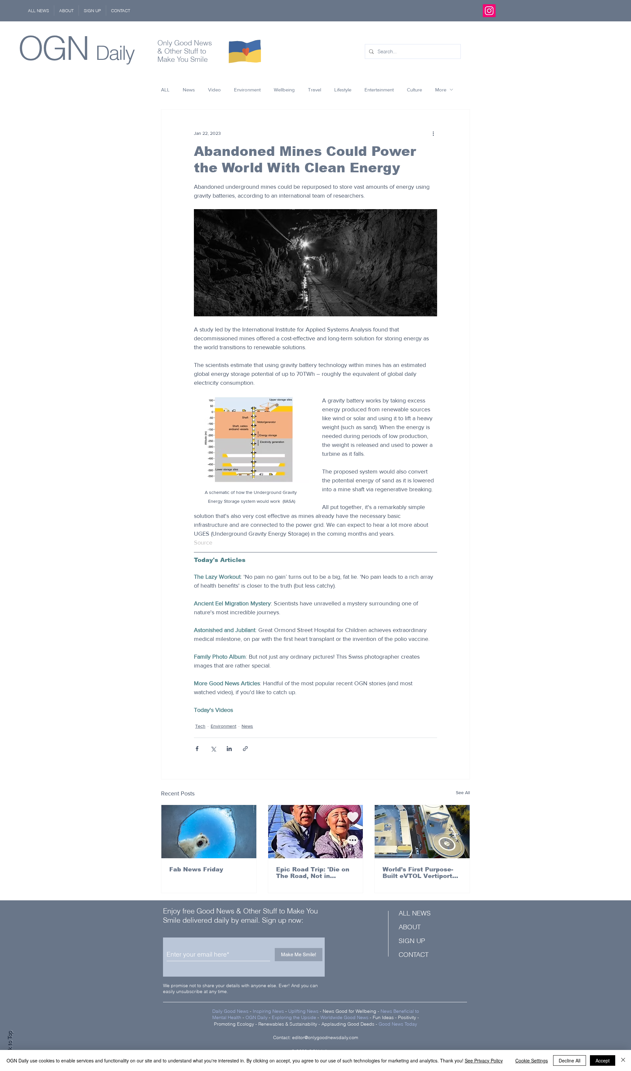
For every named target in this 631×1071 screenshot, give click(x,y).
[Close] (623, 1060)
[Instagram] (489, 10)
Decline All (569, 1060)
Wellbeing (284, 89)
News (189, 89)
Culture (414, 89)
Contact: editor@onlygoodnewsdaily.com (315, 1037)
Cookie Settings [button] (531, 1060)
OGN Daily (256, 1017)
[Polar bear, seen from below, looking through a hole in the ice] (208, 831)
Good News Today (398, 1024)
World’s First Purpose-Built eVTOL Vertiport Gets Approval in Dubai (419, 872)
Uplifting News (303, 1011)
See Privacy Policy (484, 1060)
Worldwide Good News (344, 1017)
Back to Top (10, 1045)
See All (463, 792)
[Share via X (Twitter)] (213, 748)
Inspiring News (268, 1011)
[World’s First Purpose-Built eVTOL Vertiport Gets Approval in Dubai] (422, 831)
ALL (165, 89)
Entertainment (379, 89)
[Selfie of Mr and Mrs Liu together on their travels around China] (315, 831)
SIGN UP (412, 941)
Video (214, 89)
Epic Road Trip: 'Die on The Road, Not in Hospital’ (312, 872)
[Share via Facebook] (197, 748)
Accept (603, 1060)
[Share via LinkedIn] (229, 748)
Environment (247, 89)
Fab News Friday (196, 869)
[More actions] (433, 133)
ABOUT (410, 927)
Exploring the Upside (294, 1017)
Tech (200, 726)
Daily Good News (230, 1011)
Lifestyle (342, 89)
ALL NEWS (415, 913)
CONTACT (414, 954)
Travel (314, 89)
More (440, 89)
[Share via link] (245, 748)
